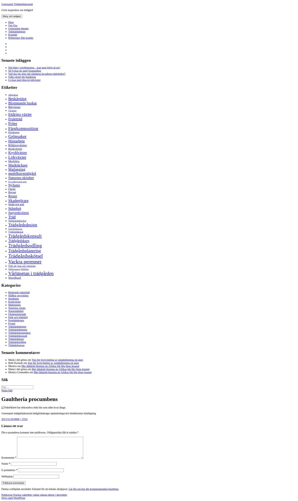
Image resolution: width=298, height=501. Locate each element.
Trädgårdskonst (15, 232)
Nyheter (14, 185)
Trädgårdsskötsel (25, 256)
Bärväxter (14, 107)
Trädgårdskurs (18, 241)
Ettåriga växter (20, 114)
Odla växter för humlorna (22, 77)
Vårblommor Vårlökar (18, 269)
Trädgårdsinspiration (19, 332)
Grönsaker (17, 136)
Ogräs (12, 189)
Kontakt (12, 34)
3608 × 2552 (21, 419)
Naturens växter (17, 308)
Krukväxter (15, 149)
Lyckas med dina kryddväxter (24, 80)
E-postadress (9, 470)
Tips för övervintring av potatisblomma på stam (57, 359)
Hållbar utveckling (18, 295)
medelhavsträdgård (22, 173)
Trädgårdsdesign (22, 224)
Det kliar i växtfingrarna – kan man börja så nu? (34, 67)
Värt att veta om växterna (22, 266)
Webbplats (7, 476)
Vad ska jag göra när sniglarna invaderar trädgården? (36, 73)
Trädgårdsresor (16, 345)
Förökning (13, 132)
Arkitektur (13, 95)
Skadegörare (18, 200)
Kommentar (8, 457)
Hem (11, 22)
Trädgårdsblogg (16, 31)
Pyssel (11, 323)
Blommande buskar (22, 103)
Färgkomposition (23, 128)
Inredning (13, 298)
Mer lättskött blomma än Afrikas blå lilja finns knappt (50, 366)
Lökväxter (17, 157)
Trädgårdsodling (25, 245)
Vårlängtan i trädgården (31, 273)
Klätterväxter (17, 145)
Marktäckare (18, 165)
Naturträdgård (15, 311)
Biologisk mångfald (19, 292)
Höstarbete (16, 141)
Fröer (12, 123)
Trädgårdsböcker (17, 220)
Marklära (13, 161)
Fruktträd (15, 119)
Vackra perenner (25, 261)
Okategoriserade (17, 314)
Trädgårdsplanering (24, 250)
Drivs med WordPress (13, 498)
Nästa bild (6, 390)
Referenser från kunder (20, 37)
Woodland (14, 277)
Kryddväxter (17, 152)
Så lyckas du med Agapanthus (24, 70)
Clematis (12, 110)
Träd (12, 217)
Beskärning (17, 98)
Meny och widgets (12, 16)
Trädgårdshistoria (15, 229)
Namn (5, 463)
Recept (12, 192)
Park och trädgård (18, 317)
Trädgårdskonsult (25, 236)
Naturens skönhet (21, 178)
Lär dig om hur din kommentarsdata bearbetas (93, 489)
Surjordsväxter (18, 212)
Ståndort (14, 208)
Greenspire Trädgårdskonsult (17, 4)
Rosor (12, 196)
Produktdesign (16, 320)
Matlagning (16, 169)
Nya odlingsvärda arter (17, 182)
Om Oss (12, 25)
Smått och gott (16, 204)
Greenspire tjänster (18, 28)
